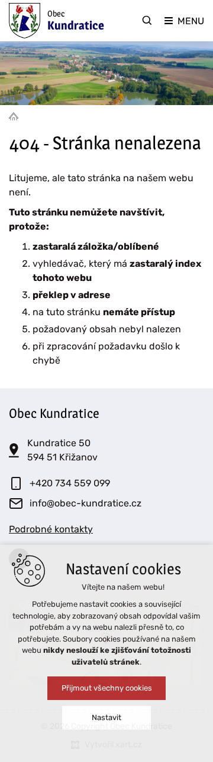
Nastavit (106, 717)
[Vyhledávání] (147, 21)
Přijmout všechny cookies (107, 687)
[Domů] (16, 115)
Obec (75, 20)
